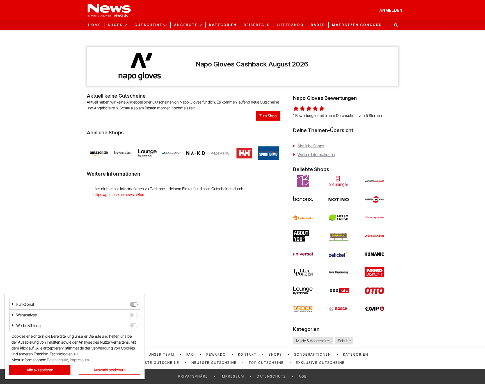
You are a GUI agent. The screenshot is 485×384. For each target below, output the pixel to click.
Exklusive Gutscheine (320, 362)
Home (94, 25)
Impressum (232, 376)
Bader (318, 25)
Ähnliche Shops (311, 145)
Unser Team (161, 354)
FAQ (190, 354)
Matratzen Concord (357, 25)
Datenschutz (271, 376)
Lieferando (290, 25)
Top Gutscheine (266, 362)
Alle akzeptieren (40, 369)
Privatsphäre (193, 376)
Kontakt (247, 354)
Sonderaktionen (312, 354)
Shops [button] (115, 25)
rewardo (216, 354)
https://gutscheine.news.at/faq (118, 194)
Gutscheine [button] (148, 25)
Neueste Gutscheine (214, 362)
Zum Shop (268, 115)
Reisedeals (257, 25)
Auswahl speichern (109, 369)
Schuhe (344, 340)
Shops (275, 354)
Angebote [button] (186, 25)
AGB (303, 376)
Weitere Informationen (316, 154)
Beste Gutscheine (159, 362)
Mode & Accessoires (313, 340)
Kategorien (223, 25)
